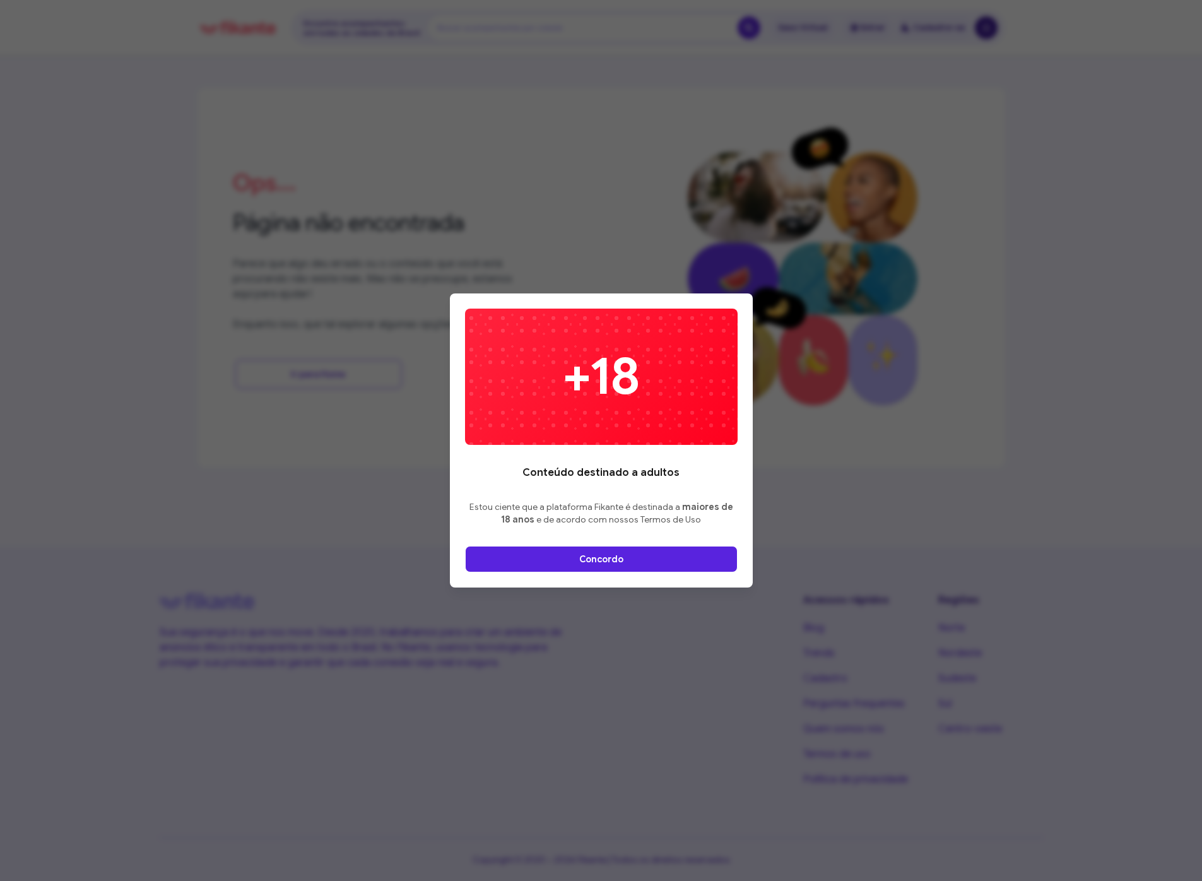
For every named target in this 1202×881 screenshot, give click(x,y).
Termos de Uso (670, 519)
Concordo (601, 559)
